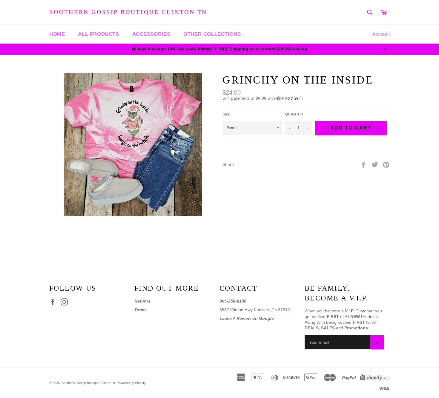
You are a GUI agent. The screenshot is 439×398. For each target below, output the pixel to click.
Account (381, 34)
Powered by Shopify (131, 383)
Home (57, 34)
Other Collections (212, 34)
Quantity (294, 114)
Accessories (151, 34)
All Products (98, 34)
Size (226, 114)
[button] (306, 98)
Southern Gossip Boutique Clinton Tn (128, 12)
